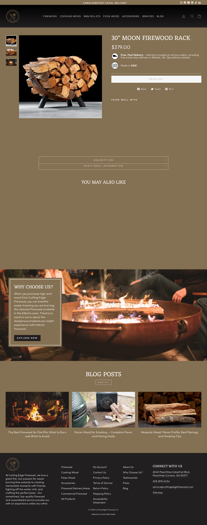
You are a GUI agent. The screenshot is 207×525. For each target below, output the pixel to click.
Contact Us (99, 472)
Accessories (130, 16)
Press (126, 483)
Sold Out (128, 135)
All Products (68, 498)
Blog (160, 16)
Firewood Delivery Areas (75, 488)
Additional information (103, 166)
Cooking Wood (70, 16)
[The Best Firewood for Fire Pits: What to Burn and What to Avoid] (37, 409)
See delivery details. (179, 57)
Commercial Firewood (74, 493)
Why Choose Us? (133, 472)
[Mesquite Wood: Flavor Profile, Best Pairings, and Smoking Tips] (169, 409)
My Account (100, 467)
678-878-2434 (161, 481)
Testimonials (130, 477)
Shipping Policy (102, 493)
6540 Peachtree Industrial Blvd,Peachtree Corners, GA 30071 (171, 473)
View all (103, 382)
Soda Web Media (108, 514)
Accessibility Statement (100, 500)
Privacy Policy (101, 477)
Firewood (50, 16)
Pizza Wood (111, 16)
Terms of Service (103, 483)
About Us (128, 467)
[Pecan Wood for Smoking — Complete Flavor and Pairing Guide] (103, 409)
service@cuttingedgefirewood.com (173, 486)
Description (103, 160)
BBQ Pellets (92, 16)
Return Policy (100, 488)
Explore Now (27, 338)
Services (148, 16)
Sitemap (158, 492)
